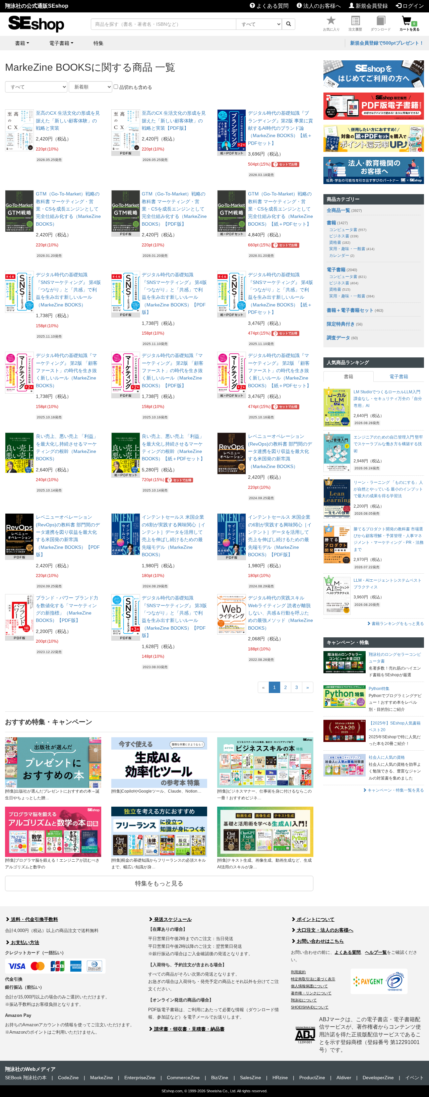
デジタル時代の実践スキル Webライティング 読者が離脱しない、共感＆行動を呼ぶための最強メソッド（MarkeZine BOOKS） (280, 613)
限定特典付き (341, 324)
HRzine (280, 1077)
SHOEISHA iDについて (309, 1007)
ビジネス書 (343, 236)
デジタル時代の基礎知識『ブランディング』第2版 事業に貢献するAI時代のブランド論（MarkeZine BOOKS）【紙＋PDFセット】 (280, 128)
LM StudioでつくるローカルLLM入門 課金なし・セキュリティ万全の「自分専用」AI (388, 399)
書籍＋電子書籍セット (350, 310)
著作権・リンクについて (311, 993)
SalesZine (250, 1077)
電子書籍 (336, 269)
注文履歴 (355, 29)
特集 (99, 43)
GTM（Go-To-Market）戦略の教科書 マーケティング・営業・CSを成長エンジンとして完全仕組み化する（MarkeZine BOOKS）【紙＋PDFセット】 (280, 209)
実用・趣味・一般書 (351, 248)
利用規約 (298, 972)
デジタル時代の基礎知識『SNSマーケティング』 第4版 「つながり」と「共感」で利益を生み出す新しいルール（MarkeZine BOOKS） (68, 289)
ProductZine (312, 1077)
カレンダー (341, 255)
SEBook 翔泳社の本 (26, 1077)
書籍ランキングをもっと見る (397, 623)
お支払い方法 (24, 942)
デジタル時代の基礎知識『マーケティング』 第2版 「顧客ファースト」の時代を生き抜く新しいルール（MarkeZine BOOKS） (67, 370)
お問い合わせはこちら (320, 941)
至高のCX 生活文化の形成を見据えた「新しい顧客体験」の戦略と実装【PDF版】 (174, 120)
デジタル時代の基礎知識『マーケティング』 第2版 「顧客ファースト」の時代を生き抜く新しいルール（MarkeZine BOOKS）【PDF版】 (172, 370)
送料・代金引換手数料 (34, 919)
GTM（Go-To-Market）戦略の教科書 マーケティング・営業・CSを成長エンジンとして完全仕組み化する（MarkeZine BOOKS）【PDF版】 (174, 209)
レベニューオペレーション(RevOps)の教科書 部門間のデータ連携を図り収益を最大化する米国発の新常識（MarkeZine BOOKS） (280, 451)
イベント (414, 1077)
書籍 (331, 222)
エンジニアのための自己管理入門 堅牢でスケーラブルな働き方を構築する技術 (388, 444)
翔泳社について (304, 1000)
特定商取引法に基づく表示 (313, 979)
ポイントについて (315, 919)
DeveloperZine (378, 1077)
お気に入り (331, 29)
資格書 (339, 242)
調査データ (338, 337)
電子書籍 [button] (59, 43)
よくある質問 (272, 6)
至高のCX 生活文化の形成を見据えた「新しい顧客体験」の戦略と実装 (68, 120)
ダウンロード (381, 29)
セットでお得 (286, 164)
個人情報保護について (309, 986)
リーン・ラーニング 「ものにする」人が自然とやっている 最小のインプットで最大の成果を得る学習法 (388, 489)
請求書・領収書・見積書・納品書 (189, 1029)
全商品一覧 (338, 210)
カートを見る (410, 26)
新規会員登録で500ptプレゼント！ (387, 43)
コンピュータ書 (347, 229)
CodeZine (68, 1077)
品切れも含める (135, 87)
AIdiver (343, 1077)
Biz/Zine (219, 1077)
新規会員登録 (371, 6)
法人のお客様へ (321, 6)
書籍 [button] (20, 43)
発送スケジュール (172, 919)
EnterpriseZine (140, 1077)
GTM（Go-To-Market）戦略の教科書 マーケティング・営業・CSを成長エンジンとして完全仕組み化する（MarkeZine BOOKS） (68, 209)
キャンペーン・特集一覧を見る (395, 790)
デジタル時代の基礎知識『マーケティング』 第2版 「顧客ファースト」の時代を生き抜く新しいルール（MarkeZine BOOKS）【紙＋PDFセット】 (279, 370)
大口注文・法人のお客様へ (324, 930)
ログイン (412, 6)
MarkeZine (101, 1077)
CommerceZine (183, 1077)
